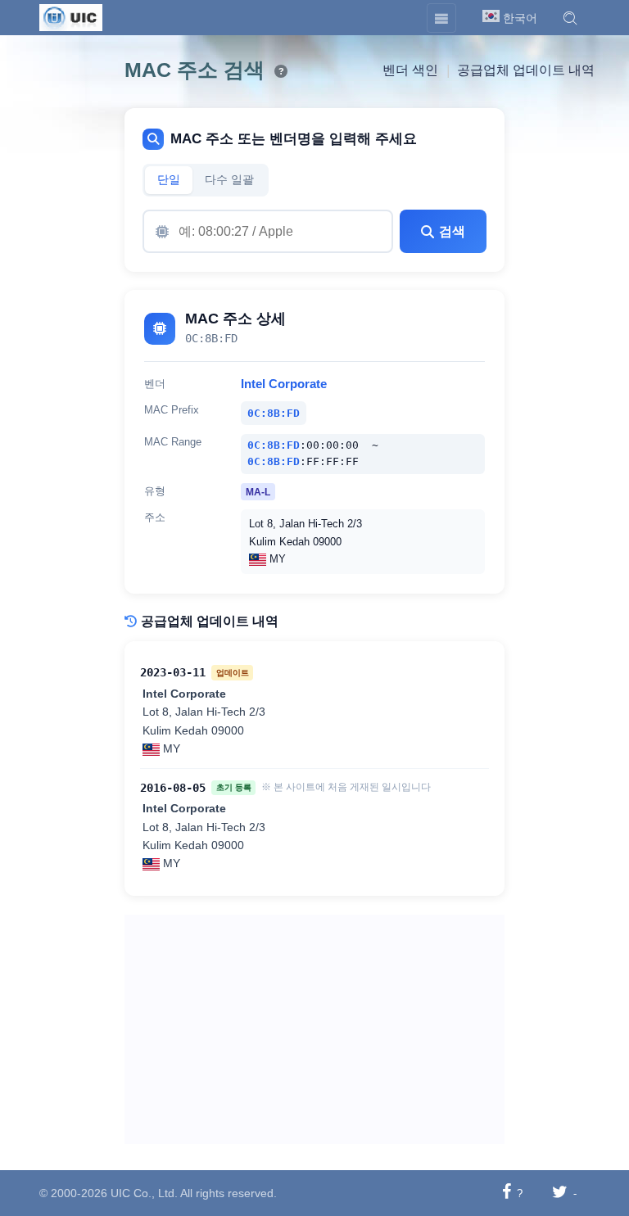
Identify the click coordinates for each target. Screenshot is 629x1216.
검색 (452, 231)
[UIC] (70, 16)
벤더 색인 (410, 70)
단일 (168, 180)
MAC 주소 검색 (194, 69)
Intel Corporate (284, 384)
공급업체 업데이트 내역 (526, 70)
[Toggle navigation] (441, 18)
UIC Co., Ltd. (144, 1193)
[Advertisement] (314, 1029)
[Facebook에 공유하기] (506, 1193)
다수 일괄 (229, 180)
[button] (570, 18)
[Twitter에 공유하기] (560, 1193)
